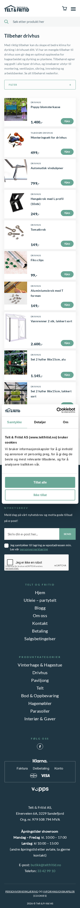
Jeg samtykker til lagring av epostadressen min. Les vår (40, 547)
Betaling (40, 630)
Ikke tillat (40, 495)
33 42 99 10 (46, 871)
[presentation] (36, 562)
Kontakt (40, 623)
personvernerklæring (34, 549)
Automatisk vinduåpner (47, 168)
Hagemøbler (40, 703)
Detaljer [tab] (40, 422)
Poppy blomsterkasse (45, 107)
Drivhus (40, 672)
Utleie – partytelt (40, 600)
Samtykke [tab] (14, 422)
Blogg (40, 607)
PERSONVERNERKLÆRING (21, 891)
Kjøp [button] (67, 151)
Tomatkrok (38, 229)
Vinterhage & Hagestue (40, 664)
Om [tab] (65, 422)
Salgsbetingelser (40, 638)
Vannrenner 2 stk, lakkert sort (51, 321)
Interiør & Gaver (40, 718)
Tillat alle (40, 482)
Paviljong (40, 680)
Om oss (40, 615)
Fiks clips (37, 260)
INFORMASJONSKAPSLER (59, 891)
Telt (40, 687)
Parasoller (40, 710)
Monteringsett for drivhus (49, 137)
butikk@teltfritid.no (46, 865)
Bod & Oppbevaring (40, 695)
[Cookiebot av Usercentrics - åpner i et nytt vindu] (57, 410)
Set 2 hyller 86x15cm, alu (48, 359)
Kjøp (67, 121)
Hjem (40, 592)
